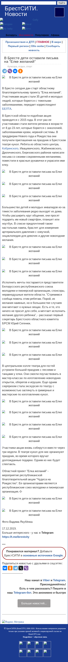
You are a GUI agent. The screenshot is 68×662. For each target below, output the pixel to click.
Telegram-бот (22, 592)
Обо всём (37, 46)
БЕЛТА (6, 108)
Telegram (59, 580)
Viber (46, 580)
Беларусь (11, 35)
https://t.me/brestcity (15, 536)
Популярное (42, 35)
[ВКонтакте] (15, 71)
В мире (56, 41)
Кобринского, (10, 148)
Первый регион (18, 46)
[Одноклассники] (20, 71)
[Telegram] (4, 71)
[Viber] (10, 71)
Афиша (55, 35)
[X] (21, 568)
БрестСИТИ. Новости (21, 11)
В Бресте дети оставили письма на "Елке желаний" (31, 60)
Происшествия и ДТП (19, 41)
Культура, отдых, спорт (20, 66)
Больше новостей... (34, 603)
